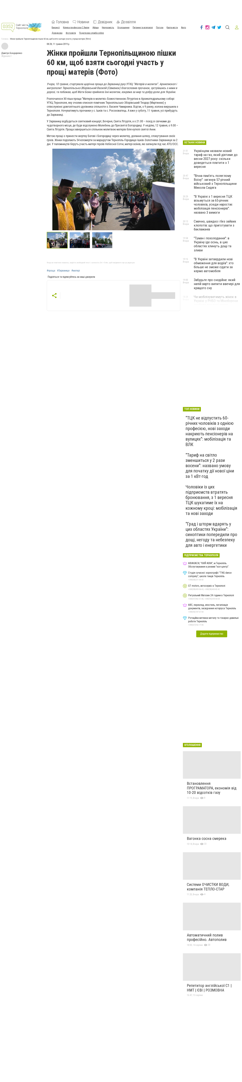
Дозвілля (128, 22)
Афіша (96, 27)
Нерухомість (108, 27)
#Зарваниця (63, 270)
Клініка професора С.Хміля (76, 27)
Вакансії (56, 27)
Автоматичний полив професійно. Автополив (207, 937)
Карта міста (172, 27)
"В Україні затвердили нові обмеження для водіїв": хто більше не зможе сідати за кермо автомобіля (214, 265)
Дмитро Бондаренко (11, 53)
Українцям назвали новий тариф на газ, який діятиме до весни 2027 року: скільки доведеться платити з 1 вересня (216, 159)
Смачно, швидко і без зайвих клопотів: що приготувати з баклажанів (215, 225)
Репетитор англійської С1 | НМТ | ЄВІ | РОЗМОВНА (209, 987)
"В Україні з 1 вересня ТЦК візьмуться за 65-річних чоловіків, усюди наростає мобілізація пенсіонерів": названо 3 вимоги (213, 204)
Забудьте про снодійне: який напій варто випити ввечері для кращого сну (217, 284)
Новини (83, 22)
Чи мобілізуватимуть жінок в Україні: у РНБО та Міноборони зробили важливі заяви (216, 301)
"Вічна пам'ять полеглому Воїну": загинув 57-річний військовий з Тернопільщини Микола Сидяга (215, 182)
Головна (62, 22)
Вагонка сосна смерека (206, 838)
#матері (75, 270)
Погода (159, 27)
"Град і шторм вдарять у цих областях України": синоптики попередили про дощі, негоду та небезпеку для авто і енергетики (211, 534)
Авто (183, 27)
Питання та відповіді (143, 27)
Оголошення (123, 27)
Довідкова (57, 33)
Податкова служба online (91, 33)
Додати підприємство (211, 633)
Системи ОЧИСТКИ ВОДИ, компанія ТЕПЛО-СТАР (208, 886)
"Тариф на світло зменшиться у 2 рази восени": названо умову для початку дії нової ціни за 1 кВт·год (210, 465)
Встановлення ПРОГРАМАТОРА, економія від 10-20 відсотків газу (211, 788)
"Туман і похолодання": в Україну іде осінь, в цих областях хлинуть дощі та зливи (212, 244)
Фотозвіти (71, 33)
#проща (51, 270)
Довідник (105, 22)
